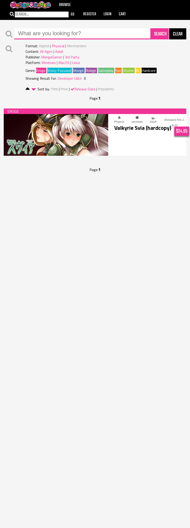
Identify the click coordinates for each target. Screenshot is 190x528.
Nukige (91, 70)
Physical (58, 46)
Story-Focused (59, 70)
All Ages (46, 51)
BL (138, 70)
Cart (122, 14)
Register (89, 14)
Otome (128, 70)
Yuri (118, 70)
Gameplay (105, 70)
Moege (78, 70)
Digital (44, 46)
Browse (65, 5)
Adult (59, 51)
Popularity (106, 89)
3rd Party (72, 57)
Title (54, 89)
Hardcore (149, 70)
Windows (48, 62)
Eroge (40, 70)
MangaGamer (51, 57)
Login (107, 14)
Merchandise (76, 46)
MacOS (64, 62)
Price (64, 89)
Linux (76, 62)
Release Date (84, 89)
